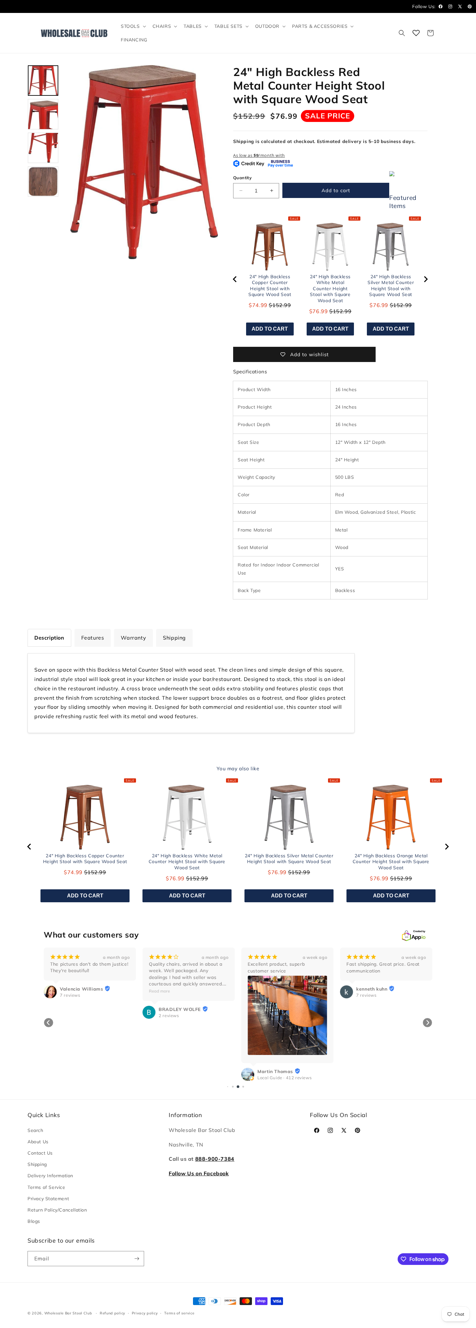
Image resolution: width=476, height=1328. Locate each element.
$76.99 (318, 311)
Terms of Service (46, 1187)
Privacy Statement (48, 1199)
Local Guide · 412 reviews (284, 1077)
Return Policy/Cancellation (57, 1210)
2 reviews (169, 1015)
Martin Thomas (275, 1071)
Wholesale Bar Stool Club (68, 1313)
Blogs (34, 1221)
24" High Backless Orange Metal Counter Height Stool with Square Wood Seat (391, 862)
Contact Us (40, 1153)
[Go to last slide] (235, 279)
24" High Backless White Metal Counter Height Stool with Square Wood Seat (330, 288)
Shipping (37, 1164)
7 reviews (70, 995)
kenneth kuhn (371, 989)
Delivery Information (50, 1176)
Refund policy (112, 1313)
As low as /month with (259, 155)
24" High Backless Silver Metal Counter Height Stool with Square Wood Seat (391, 286)
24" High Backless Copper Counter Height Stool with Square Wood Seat (269, 286)
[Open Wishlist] (416, 33)
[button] (133, 26)
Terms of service (179, 1313)
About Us (38, 1142)
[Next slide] (425, 279)
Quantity (242, 177)
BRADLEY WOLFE (180, 1009)
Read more (159, 990)
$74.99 (258, 305)
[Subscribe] (137, 1258)
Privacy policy (145, 1313)
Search (35, 1130)
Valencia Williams (81, 989)
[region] (330, 279)
